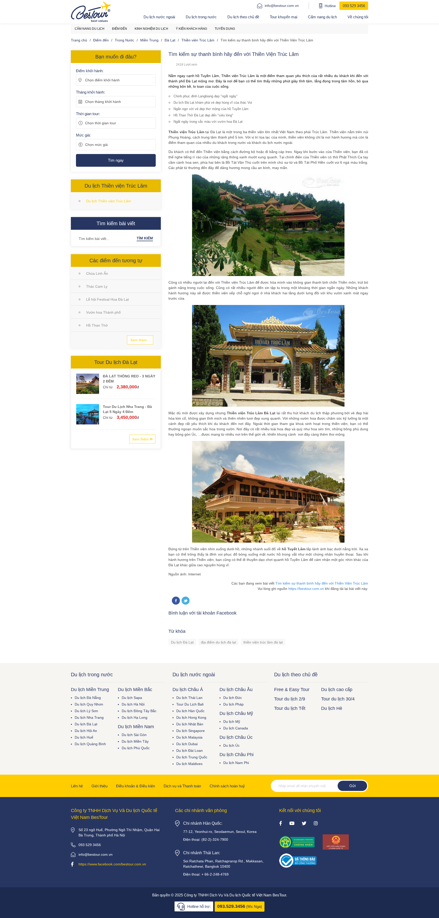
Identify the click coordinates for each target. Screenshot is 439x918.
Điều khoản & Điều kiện (135, 786)
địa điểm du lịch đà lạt (218, 642)
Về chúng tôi (358, 17)
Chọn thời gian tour (100, 123)
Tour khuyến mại (283, 17)
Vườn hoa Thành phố (103, 312)
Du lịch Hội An (86, 731)
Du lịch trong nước (201, 17)
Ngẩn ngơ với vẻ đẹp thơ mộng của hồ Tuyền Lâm (211, 109)
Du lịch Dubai (187, 744)
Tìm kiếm (145, 238)
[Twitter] (185, 600)
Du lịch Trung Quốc (191, 757)
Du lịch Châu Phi (237, 754)
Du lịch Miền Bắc (135, 689)
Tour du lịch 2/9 (289, 698)
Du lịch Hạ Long (134, 717)
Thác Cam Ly (96, 286)
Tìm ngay (116, 160)
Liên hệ (77, 786)
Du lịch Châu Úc (236, 737)
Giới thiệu (99, 786)
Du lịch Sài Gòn (134, 735)
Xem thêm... (140, 340)
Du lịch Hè (331, 708)
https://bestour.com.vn (306, 589)
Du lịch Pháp (233, 704)
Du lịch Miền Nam (136, 726)
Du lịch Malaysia (189, 737)
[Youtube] (291, 823)
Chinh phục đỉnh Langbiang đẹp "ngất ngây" (206, 96)
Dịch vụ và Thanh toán (182, 786)
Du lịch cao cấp (336, 689)
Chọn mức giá (96, 145)
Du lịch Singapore (190, 731)
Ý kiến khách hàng (191, 28)
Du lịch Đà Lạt (182, 642)
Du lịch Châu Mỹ (236, 713)
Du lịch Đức (232, 698)
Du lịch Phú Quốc (136, 748)
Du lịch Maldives (189, 764)
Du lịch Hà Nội (133, 704)
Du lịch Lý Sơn (86, 711)
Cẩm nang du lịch (322, 17)
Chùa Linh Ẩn (97, 273)
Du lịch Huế (84, 737)
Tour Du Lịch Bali (189, 704)
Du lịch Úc (231, 745)
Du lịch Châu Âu (236, 689)
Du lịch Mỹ (231, 722)
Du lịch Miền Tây (135, 741)
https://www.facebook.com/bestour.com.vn (112, 864)
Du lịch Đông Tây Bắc (139, 711)
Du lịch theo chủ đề (243, 17)
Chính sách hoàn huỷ (227, 786)
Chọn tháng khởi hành (103, 102)
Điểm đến (119, 28)
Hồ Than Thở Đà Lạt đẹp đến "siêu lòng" (203, 115)
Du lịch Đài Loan (189, 750)
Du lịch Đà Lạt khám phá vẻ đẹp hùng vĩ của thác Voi (213, 102)
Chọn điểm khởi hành (102, 80)
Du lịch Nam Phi (236, 763)
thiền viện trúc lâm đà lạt (263, 642)
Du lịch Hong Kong (191, 717)
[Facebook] (280, 823)
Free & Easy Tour (291, 689)
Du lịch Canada (235, 728)
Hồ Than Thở (97, 325)
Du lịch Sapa (132, 698)
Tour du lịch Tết (289, 708)
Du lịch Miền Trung (90, 689)
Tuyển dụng (225, 28)
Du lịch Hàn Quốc (190, 711)
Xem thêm (141, 439)
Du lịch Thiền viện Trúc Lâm (108, 201)
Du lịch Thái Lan (189, 698)
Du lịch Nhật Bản (189, 724)
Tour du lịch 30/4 (338, 698)
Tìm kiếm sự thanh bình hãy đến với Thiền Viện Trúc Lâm (321, 583)
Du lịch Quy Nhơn (89, 704)
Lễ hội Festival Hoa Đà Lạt (107, 299)
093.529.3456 (231, 906)
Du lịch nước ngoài (159, 17)
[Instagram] (316, 823)
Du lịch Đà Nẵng (88, 698)
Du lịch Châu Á (188, 689)
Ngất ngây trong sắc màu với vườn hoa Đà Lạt (208, 122)
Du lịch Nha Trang (89, 717)
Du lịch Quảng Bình (90, 744)
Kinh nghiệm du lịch (151, 28)
